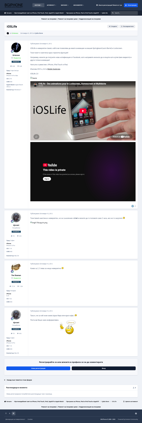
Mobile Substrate (53, 69)
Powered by (128, 419)
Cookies (30, 419)
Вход (104, 368)
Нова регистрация (38, 368)
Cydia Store (39, 33)
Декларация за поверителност (15, 419)
